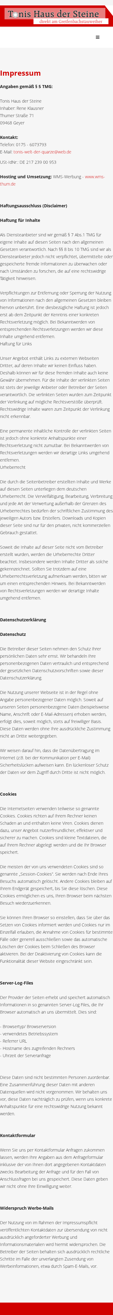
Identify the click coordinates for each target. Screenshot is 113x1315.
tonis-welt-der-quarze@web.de (42, 152)
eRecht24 (25, 1281)
